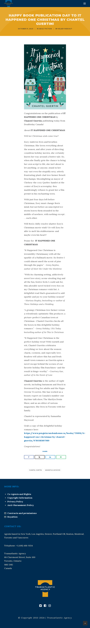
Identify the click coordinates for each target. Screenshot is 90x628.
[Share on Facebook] (29, 457)
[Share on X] (40, 457)
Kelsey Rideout (65, 29)
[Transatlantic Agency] (8, 3)
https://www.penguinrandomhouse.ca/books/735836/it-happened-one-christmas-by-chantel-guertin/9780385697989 (54, 437)
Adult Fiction (45, 29)
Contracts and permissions (22, 513)
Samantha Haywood (52, 470)
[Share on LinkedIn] (50, 457)
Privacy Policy (15, 501)
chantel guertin (35, 470)
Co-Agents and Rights (19, 494)
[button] (84, 3)
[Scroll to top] (85, 623)
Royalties (12, 516)
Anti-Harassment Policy (20, 505)
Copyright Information (19, 497)
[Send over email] (61, 457)
